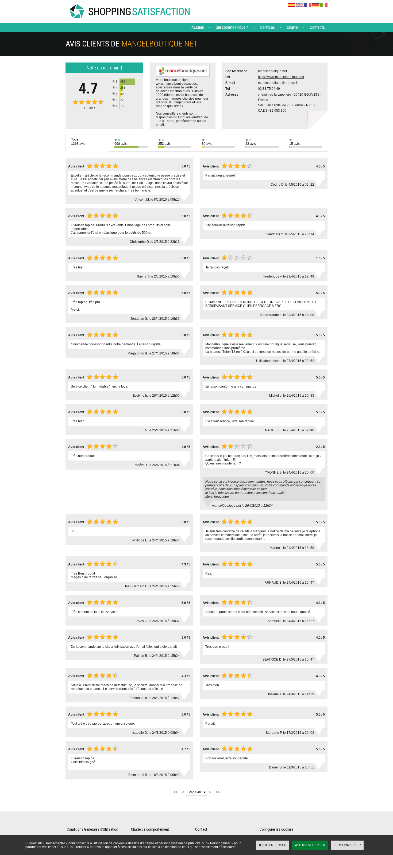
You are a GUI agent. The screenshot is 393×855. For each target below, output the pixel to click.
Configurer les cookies (277, 829)
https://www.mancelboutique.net (281, 77)
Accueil (197, 27)
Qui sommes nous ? (232, 27)
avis (88, 108)
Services (267, 27)
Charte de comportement (150, 829)
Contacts (317, 27)
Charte (292, 27)
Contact (201, 829)
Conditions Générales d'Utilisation (92, 829)
